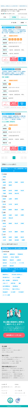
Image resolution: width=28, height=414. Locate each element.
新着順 (22, 22)
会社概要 (3, 384)
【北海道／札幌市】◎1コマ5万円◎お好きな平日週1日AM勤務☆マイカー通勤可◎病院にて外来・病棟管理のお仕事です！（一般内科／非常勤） (14, 31)
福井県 (16, 204)
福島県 (10, 185)
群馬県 (16, 190)
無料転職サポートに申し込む (14, 335)
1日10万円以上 (6, 289)
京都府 (10, 215)
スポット (23, 17)
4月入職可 (13, 292)
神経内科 (12, 260)
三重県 (22, 209)
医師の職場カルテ (18, 375)
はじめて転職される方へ (16, 357)
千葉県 (4, 193)
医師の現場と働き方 (18, 370)
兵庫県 (22, 215)
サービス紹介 (5, 357)
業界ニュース (16, 372)
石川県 (10, 204)
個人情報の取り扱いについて (7, 387)
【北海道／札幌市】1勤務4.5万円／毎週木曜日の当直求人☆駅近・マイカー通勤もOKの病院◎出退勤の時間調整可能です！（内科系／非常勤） (14, 73)
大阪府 (16, 215)
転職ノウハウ (5, 368)
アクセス (3, 393)
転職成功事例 (5, 363)
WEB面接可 (21, 292)
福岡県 (4, 237)
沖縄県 (23, 240)
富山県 (4, 204)
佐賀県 (10, 237)
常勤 (4, 17)
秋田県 (22, 182)
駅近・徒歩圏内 (6, 280)
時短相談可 (5, 292)
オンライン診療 (6, 295)
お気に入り (6, 59)
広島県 (22, 223)
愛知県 (16, 209)
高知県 (22, 231)
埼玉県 (22, 190)
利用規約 (17, 384)
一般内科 (5, 254)
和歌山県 (11, 218)
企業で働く (13, 283)
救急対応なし (6, 274)
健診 (20, 283)
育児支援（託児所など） (17, 274)
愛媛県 (16, 231)
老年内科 (5, 262)
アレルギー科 (13, 262)
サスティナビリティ (19, 393)
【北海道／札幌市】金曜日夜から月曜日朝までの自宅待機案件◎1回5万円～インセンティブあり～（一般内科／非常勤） (14, 117)
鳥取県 (4, 223)
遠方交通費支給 (6, 286)
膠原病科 (12, 265)
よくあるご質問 (14, 363)
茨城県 (4, 190)
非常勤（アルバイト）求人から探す (11, 350)
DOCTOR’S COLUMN (16, 368)
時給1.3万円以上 (16, 289)
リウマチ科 (21, 262)
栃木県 (10, 190)
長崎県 (16, 237)
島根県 (10, 223)
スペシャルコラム (6, 372)
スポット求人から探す (8, 352)
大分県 (4, 240)
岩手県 (10, 182)
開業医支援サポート (7, 374)
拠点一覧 (18, 361)
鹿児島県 (17, 240)
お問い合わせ (17, 386)
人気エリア (5, 283)
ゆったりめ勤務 (16, 277)
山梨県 (10, 198)
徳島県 (4, 231)
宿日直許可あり (6, 277)
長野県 (16, 198)
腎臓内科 (5, 260)
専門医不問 (15, 280)
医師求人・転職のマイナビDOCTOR (9, 5)
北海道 (4, 176)
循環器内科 (12, 254)
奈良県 (4, 218)
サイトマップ (4, 390)
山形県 (4, 185)
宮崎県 (10, 240)
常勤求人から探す (6, 348)
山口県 (4, 226)
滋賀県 (4, 215)
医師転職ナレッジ (6, 370)
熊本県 (22, 237)
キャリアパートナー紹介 (8, 361)
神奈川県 (17, 193)
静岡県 (10, 209)
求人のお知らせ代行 (7, 375)
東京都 (10, 193)
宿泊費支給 (15, 286)
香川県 (10, 231)
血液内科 (5, 265)
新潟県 (4, 198)
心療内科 (19, 260)
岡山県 (16, 223)
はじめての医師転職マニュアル (10, 359)
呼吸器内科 (20, 254)
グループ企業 (17, 390)
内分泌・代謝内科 (15, 257)
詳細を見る (22, 59)
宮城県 (16, 182)
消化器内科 (5, 257)
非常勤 (14, 17)
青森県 (4, 182)
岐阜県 (4, 209)
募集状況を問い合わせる (14, 59)
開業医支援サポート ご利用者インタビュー (13, 377)
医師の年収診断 (18, 374)
